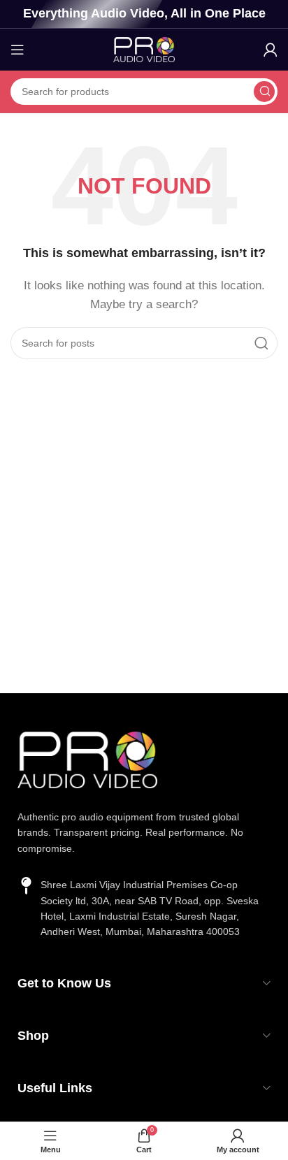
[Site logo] (144, 49)
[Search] (264, 91)
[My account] (271, 50)
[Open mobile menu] (17, 50)
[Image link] (87, 758)
